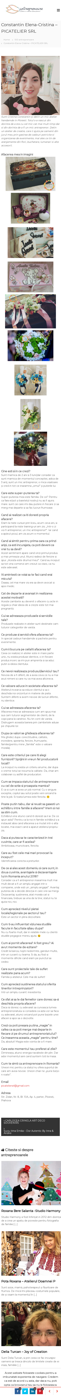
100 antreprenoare (24, 39)
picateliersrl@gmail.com (15, 1085)
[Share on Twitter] (25, 1391)
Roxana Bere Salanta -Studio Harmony (30, 1211)
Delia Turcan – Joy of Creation (24, 1352)
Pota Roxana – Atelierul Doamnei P (28, 1281)
